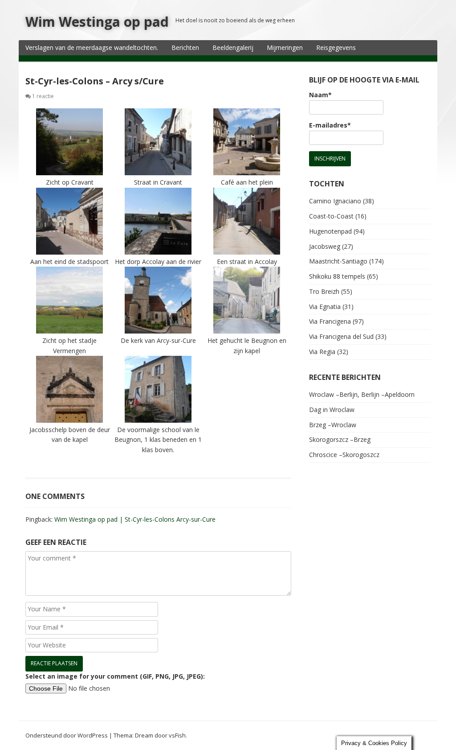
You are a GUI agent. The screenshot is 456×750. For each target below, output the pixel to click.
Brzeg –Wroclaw (332, 424)
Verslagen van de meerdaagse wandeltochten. (91, 47)
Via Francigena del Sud (341, 336)
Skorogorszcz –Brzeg (339, 439)
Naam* (320, 95)
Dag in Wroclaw (331, 409)
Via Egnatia (325, 306)
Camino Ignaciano (335, 201)
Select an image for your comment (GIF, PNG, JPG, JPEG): (115, 676)
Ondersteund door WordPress (66, 735)
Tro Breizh (324, 291)
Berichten (185, 47)
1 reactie (43, 96)
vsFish (177, 735)
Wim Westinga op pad (97, 21)
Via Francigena (330, 321)
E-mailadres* (330, 125)
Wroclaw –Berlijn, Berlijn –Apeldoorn (362, 394)
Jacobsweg (324, 246)
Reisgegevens (336, 47)
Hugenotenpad (330, 231)
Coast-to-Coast (331, 216)
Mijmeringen (285, 47)
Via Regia (322, 351)
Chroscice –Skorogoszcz (344, 454)
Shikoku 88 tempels (337, 276)
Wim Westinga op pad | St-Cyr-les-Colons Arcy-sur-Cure (135, 519)
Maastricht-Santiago (338, 261)
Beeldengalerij (232, 47)
